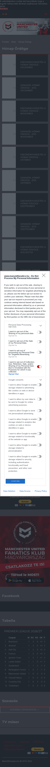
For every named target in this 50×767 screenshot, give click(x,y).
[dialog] (25, 383)
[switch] (39, 332)
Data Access (25, 491)
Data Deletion (9, 491)
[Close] (44, 276)
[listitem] (25, 326)
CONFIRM (15, 481)
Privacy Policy (41, 491)
